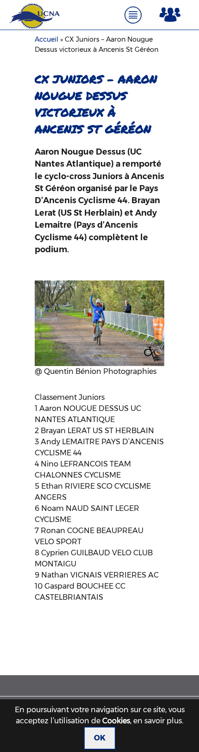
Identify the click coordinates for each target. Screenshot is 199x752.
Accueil (46, 39)
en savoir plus (157, 720)
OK (100, 737)
